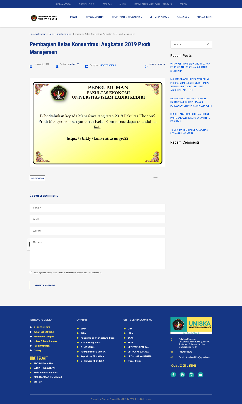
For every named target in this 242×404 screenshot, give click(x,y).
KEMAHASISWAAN (159, 17)
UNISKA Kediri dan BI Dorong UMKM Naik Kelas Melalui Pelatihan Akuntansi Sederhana (190, 67)
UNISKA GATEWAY (63, 4)
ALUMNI (123, 4)
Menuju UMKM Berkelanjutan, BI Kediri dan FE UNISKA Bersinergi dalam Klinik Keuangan (190, 118)
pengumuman (37, 178)
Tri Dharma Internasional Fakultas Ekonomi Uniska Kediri (189, 132)
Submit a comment (45, 285)
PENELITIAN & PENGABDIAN (127, 17)
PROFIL (74, 17)
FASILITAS (107, 4)
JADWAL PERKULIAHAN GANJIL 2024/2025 (153, 4)
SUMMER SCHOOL (87, 4)
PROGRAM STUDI (95, 17)
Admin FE (74, 64)
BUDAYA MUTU (205, 17)
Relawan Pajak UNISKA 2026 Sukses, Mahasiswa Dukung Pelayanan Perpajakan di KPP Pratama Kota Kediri (191, 102)
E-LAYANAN (183, 17)
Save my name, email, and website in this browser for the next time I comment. (68, 273)
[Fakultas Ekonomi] (44, 17)
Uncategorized (107, 65)
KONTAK (183, 4)
